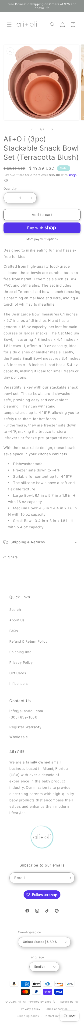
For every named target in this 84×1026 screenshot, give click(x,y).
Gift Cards (17, 673)
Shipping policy (28, 1016)
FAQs (13, 631)
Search (15, 609)
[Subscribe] (69, 877)
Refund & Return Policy (28, 641)
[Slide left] (32, 129)
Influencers (18, 683)
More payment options (42, 239)
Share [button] (13, 557)
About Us (16, 620)
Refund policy (69, 1001)
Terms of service (56, 1009)
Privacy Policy (21, 662)
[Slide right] (52, 129)
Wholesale (18, 737)
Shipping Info (20, 652)
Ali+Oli (22, 1001)
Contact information (57, 1016)
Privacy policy (30, 1009)
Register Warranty (25, 727)
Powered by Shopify (41, 1001)
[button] (9, 24)
